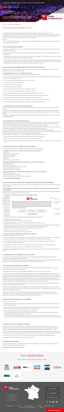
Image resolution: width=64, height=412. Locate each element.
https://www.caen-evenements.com (21, 201)
